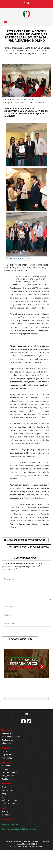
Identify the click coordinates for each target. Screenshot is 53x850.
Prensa (11, 99)
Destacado (17, 48)
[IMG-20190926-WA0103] (17, 258)
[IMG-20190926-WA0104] (26, 189)
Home (6, 48)
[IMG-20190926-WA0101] (26, 144)
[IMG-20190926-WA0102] (26, 234)
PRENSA (28, 102)
